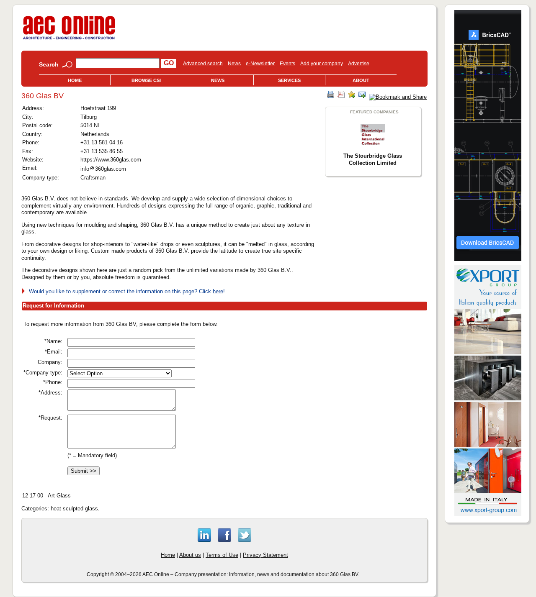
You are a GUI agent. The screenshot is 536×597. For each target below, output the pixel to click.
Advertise (358, 63)
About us (190, 555)
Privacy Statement (265, 555)
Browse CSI (146, 80)
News (234, 63)
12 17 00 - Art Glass (46, 495)
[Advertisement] (330, 378)
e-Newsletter (260, 63)
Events (287, 63)
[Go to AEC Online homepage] (69, 39)
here (218, 291)
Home (75, 80)
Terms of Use (222, 555)
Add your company (321, 63)
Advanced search (203, 63)
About (361, 80)
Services (289, 80)
